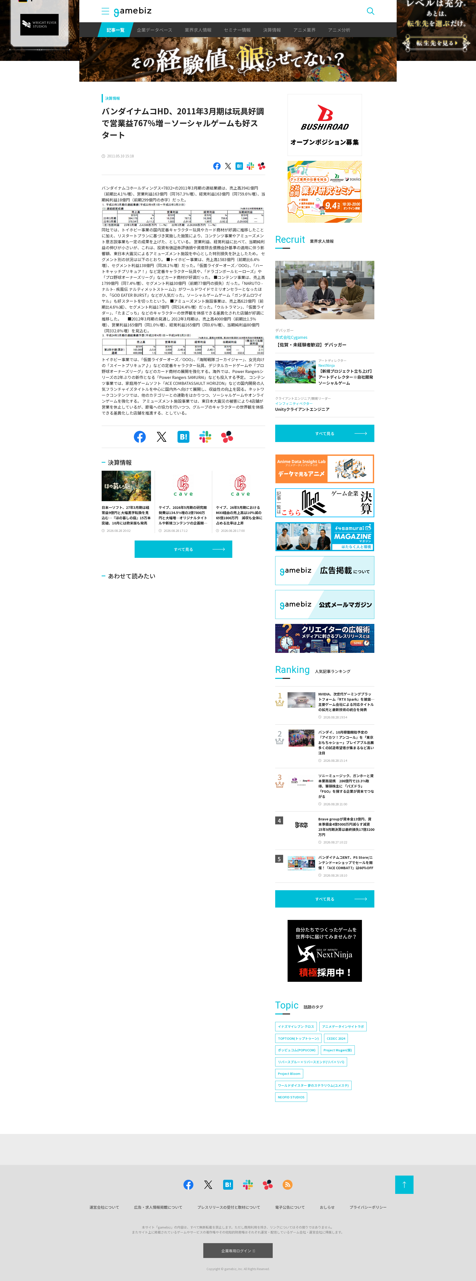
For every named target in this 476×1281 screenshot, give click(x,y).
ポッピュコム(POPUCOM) (297, 1050)
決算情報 (272, 29)
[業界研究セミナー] (325, 192)
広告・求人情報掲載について (158, 1207)
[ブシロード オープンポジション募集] (325, 125)
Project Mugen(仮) (338, 1050)
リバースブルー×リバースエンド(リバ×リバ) (311, 1061)
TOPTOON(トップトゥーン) (298, 1038)
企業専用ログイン (236, 1250)
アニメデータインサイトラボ (343, 1026)
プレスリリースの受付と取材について (228, 1207)
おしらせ (327, 1207)
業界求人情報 (198, 29)
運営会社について (104, 1207)
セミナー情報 (237, 29)
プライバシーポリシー (368, 1207)
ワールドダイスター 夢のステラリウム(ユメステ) (313, 1085)
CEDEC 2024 (336, 1038)
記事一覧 (115, 29)
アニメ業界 (304, 29)
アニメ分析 (339, 29)
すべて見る (183, 549)
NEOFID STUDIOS (291, 1097)
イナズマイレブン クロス (296, 1026)
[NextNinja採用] (325, 951)
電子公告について (290, 1207)
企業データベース (154, 29)
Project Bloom (289, 1073)
